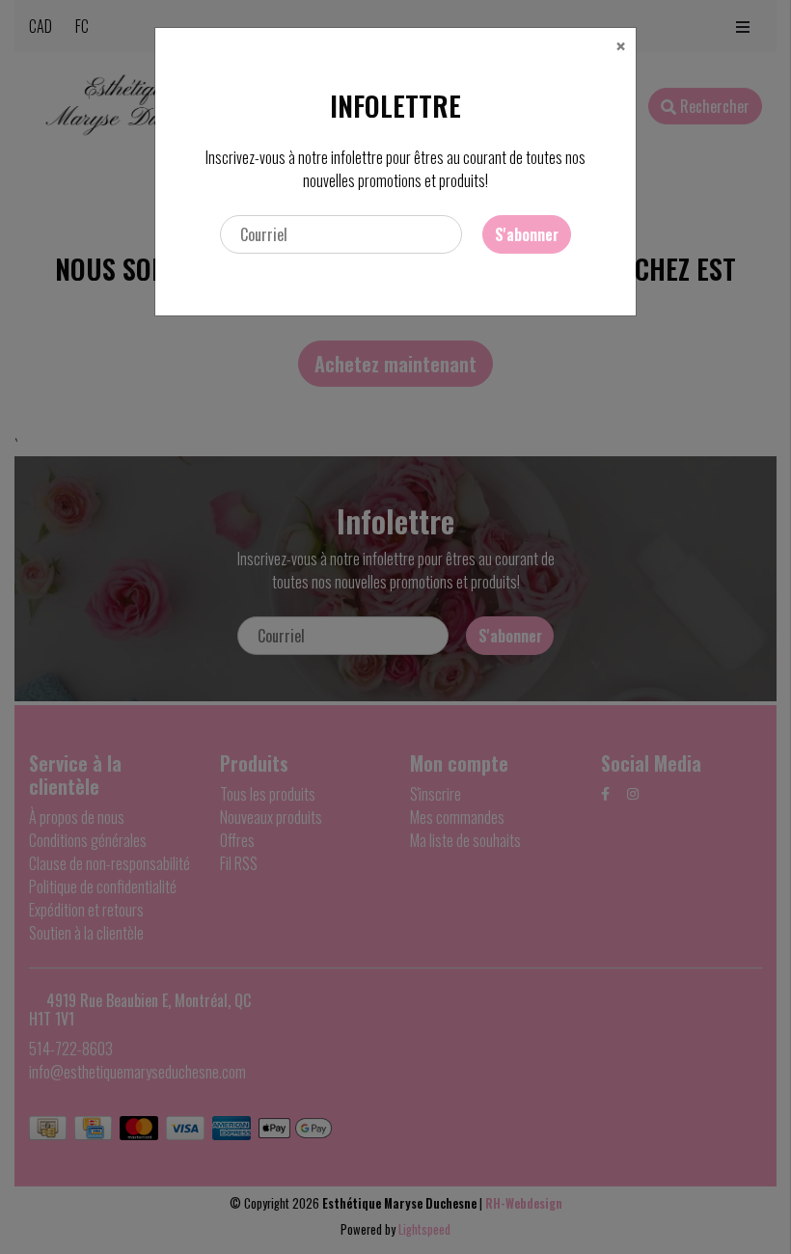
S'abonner (527, 234)
